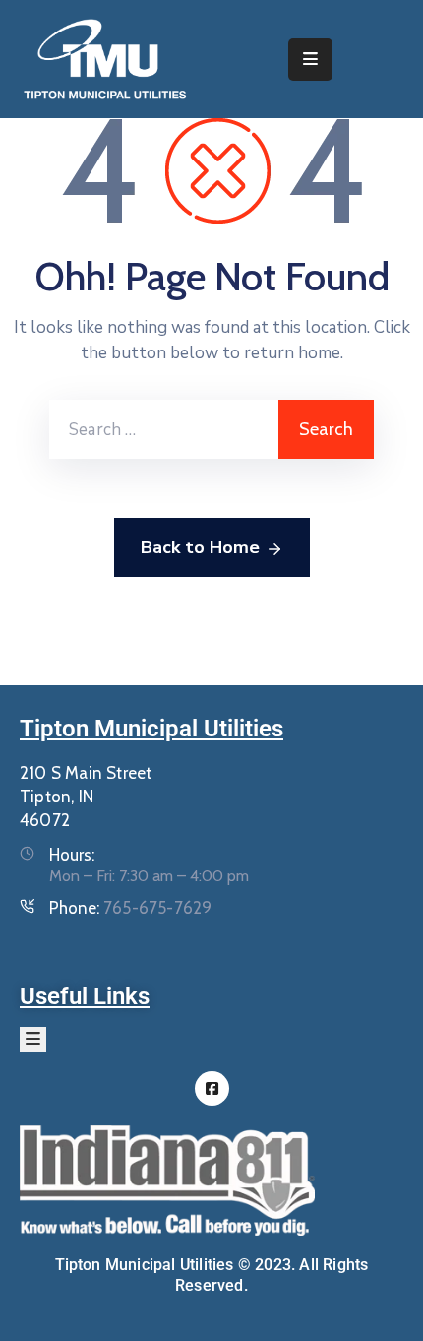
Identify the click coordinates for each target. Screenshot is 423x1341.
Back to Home (200, 547)
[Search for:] (163, 429)
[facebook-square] (212, 1088)
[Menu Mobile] (310, 59)
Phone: (130, 908)
